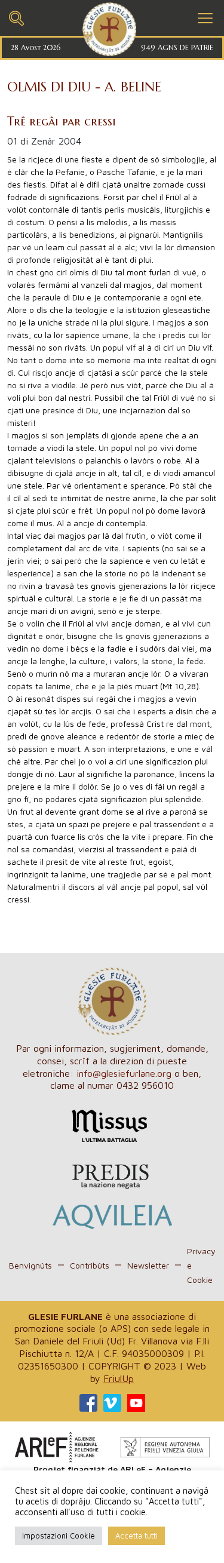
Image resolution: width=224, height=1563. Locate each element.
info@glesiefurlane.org (123, 1073)
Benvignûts (30, 1265)
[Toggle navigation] (16, 16)
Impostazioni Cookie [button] (58, 1535)
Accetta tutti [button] (136, 1535)
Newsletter (148, 1265)
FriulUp (118, 1378)
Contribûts (89, 1265)
